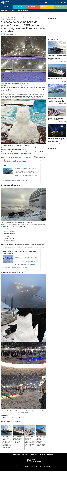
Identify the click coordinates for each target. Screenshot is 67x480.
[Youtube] (55, 2)
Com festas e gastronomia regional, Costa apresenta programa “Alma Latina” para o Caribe (56, 140)
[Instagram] (49, 2)
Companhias (7, 17)
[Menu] (65, 3)
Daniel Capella (6, 34)
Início (2, 17)
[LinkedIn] (52, 2)
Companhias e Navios (31, 7)
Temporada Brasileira (44, 7)
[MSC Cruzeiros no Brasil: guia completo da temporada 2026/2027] (57, 70)
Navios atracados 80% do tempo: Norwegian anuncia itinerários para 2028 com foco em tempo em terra (56, 100)
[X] (58, 2)
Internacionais (4, 10)
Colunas (20, 6)
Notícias (6, 6)
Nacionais (12, 10)
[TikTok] (61, 2)
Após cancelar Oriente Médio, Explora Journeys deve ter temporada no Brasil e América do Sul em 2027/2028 (6, 442)
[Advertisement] (57, 28)
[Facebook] (46, 2)
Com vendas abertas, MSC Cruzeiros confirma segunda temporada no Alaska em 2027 (41, 441)
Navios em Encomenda (22, 10)
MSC (12, 17)
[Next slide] (44, 437)
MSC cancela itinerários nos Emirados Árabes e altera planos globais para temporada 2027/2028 (29, 441)
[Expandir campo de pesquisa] (41, 2)
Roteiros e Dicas (60, 6)
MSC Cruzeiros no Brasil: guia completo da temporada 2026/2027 (17, 439)
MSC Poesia (5, 85)
